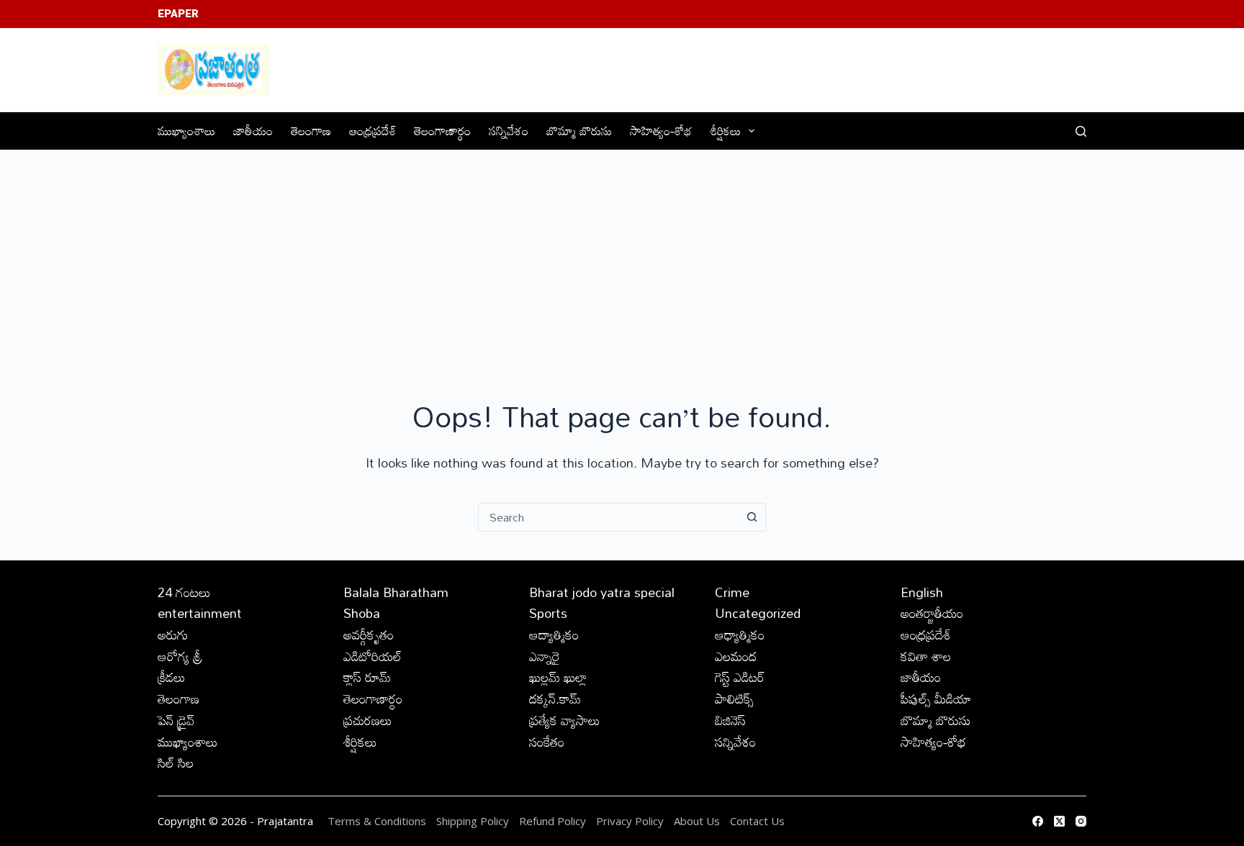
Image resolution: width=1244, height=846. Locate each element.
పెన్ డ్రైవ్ (176, 720)
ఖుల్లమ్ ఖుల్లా (558, 677)
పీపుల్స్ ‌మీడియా (936, 698)
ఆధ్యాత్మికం (740, 634)
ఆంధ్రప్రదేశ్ (372, 130)
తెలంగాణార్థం (442, 130)
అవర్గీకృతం (368, 634)
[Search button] (751, 517)
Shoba (361, 613)
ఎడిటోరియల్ (372, 656)
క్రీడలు (172, 677)
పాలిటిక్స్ (734, 698)
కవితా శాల (926, 656)
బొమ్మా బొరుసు (579, 130)
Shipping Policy (472, 821)
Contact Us (757, 821)
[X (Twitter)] (1059, 821)
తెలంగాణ (311, 130)
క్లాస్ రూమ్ (367, 677)
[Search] (1081, 131)
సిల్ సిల (176, 763)
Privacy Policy (631, 821)
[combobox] (608, 517)
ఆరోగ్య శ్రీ (180, 656)
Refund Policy (552, 821)
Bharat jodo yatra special (602, 592)
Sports (548, 613)
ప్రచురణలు (367, 720)
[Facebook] (1037, 821)
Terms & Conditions (377, 821)
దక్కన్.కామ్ (555, 698)
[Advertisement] (622, 258)
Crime (732, 592)
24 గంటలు (184, 592)
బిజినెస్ (730, 720)
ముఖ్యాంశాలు (186, 130)
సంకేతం (546, 742)
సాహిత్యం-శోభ (661, 130)
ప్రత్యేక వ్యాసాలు (564, 720)
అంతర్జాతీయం (932, 613)
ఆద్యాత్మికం (554, 634)
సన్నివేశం (508, 130)
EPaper (178, 13)
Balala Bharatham (396, 592)
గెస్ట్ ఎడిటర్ (740, 677)
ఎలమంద (736, 656)
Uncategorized (758, 613)
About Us (697, 821)
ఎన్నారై (544, 656)
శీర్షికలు (725, 130)
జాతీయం (253, 130)
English (922, 592)
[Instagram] (1081, 821)
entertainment (200, 613)
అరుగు (173, 634)
